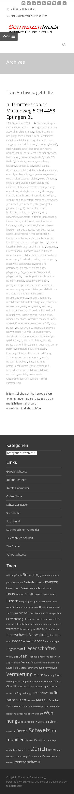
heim (29, 212)
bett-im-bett (12, 157)
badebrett (42, 144)
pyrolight (11, 285)
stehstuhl (32, 344)
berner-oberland (47, 153)
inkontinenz (49, 217)
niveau (42, 255)
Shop (35, 331)
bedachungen (27, 629)
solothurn (30, 336)
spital (9, 340)
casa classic (43, 161)
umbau (40, 629)
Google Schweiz (16, 471)
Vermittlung (50, 667)
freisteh (10, 195)
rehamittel (51, 302)
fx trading (35, 624)
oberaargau (12, 259)
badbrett (31, 144)
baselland (34, 148)
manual (18, 251)
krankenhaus (13, 238)
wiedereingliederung (17, 378)
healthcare (12, 212)
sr (21, 340)
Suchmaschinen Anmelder (22, 530)
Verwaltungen (42, 686)
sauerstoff (11, 323)
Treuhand (40, 613)
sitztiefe (19, 336)
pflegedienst (38, 268)
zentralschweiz (27, 761)
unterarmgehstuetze (17, 366)
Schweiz (50, 327)
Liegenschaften (40, 648)
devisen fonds (20, 706)
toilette (23, 353)
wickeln (53, 619)
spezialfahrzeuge (45, 336)
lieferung (22, 246)
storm (54, 344)
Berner (33, 153)
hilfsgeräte (24, 217)
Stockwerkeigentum (38, 706)
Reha (25, 127)
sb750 (46, 323)
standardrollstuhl (32, 340)
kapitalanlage (49, 740)
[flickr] (39, 5)
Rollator (10, 310)
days (46, 165)
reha (43, 285)
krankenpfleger (31, 242)
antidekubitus (24, 140)
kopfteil (10, 233)
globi (35, 204)
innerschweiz (13, 221)
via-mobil (28, 370)
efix (26, 174)
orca (43, 259)
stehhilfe (22, 344)
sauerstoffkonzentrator (30, 323)
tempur (29, 348)
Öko (32, 613)
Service (28, 331)
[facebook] (23, 5)
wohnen (20, 594)
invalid (19, 225)
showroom (44, 331)
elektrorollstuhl (14, 187)
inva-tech (46, 221)
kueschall (11, 246)
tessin (43, 348)
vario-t (33, 366)
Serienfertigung (34, 582)
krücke (43, 242)
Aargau (38, 127)
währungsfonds (14, 575)
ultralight (39, 361)
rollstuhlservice (29, 315)
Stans (17, 681)
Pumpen (33, 601)
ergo (52, 187)
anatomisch (47, 136)
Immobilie (24, 607)
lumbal (41, 246)
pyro (34, 280)
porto (28, 280)
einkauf (51, 174)
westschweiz (35, 374)
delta (32, 170)
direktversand (49, 170)
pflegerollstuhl (13, 276)
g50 (53, 195)
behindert (45, 148)
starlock (47, 340)
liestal (31, 246)
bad (24, 144)
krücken (52, 242)
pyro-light (43, 280)
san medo (44, 319)
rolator (36, 306)
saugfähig (24, 601)
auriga (9, 144)
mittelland (24, 624)
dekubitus (23, 170)
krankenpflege (14, 242)
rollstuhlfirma (13, 315)
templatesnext (14, 785)
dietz (38, 170)
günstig (10, 208)
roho (29, 306)
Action (46, 127)
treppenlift (12, 361)
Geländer (55, 706)
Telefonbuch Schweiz (19, 538)
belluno (10, 153)
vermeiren (43, 366)
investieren (45, 601)
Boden (34, 607)
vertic (19, 370)
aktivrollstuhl (19, 131)
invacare (10, 225)
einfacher (41, 174)
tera (37, 348)
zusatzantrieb (13, 383)
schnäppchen (38, 327)
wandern (12, 656)
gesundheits (25, 204)
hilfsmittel (37, 217)
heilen (22, 212)
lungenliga (51, 246)
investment (37, 713)
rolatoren (46, 306)
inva (38, 221)
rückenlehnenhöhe (16, 319)
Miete (38, 674)
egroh (32, 174)
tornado (36, 357)
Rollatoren (21, 310)
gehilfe (19, 200)
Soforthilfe (13, 513)
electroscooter (22, 178)
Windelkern (24, 750)
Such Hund (13, 521)
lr (36, 246)
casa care (31, 161)
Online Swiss (14, 496)
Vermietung (19, 674)
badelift (53, 144)
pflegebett (25, 268)
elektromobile (28, 182)
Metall (24, 612)
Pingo (19, 693)
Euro (9, 706)
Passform (11, 731)
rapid (37, 285)
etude (23, 191)
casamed (21, 165)
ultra (30, 361)
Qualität (54, 700)
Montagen (51, 613)
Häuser (17, 686)
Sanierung (49, 675)
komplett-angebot (25, 229)
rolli (30, 310)
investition (53, 662)
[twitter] (29, 5)
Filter (15, 607)
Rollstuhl (50, 310)
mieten (52, 582)
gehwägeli (40, 200)
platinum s (48, 276)
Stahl (24, 656)
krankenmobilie (45, 238)
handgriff (19, 208)
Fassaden (48, 756)
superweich (25, 713)
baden (9, 148)
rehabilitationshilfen (39, 297)
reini (23, 306)
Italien (49, 588)
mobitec (26, 255)
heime (36, 212)
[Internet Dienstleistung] (31, 27)
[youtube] (34, 5)
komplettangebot (45, 229)
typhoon (23, 361)
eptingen (44, 187)
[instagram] (49, 5)
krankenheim (28, 238)
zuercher (34, 378)
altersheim (30, 136)
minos (17, 255)
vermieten (13, 629)
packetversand (26, 263)
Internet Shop (13, 127)
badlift (17, 148)
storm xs (10, 348)
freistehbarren (23, 195)
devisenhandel (39, 662)
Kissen (49, 225)
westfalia (22, 374)
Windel (33, 588)
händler (30, 208)
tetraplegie (12, 353)
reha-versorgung (15, 289)
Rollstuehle (39, 310)
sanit (53, 319)
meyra (9, 255)
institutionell (28, 221)
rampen (29, 285)
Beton (22, 730)
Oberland (25, 259)
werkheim (11, 374)
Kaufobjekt (12, 667)
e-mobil (10, 174)
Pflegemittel (43, 272)
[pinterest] (59, 5)
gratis (49, 204)
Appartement (13, 662)
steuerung (44, 344)
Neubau (45, 575)
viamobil (38, 370)
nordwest (52, 255)
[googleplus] (54, 5)
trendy (45, 357)
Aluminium (45, 607)
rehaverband (13, 306)
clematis (38, 165)
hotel (41, 588)
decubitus (11, 170)
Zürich (44, 378)
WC (46, 370)
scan (53, 323)
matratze (28, 251)
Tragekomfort (54, 681)
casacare (10, 165)
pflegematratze (28, 272)
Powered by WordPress (19, 781)
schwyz (10, 331)
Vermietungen (52, 641)
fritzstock (36, 195)
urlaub (27, 641)
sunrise (20, 348)
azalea (17, 144)
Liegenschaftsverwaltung (31, 667)
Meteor (48, 251)
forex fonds (17, 582)
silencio (10, 336)
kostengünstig (22, 233)
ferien (52, 750)
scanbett (10, 327)
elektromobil (13, 182)
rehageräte (39, 302)
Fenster (29, 740)
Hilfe (43, 212)
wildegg (27, 693)
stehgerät (11, 344)
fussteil (46, 195)
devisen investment (51, 624)
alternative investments (36, 619)
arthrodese (47, 140)
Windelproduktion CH (29, 721)
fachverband (33, 191)
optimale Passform (39, 656)
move (34, 255)
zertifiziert (28, 686)
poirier (20, 280)
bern (26, 153)
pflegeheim (12, 272)
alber (30, 131)
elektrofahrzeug (47, 178)
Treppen (25, 681)
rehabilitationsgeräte (17, 297)
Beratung (31, 574)
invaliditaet (30, 225)
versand (10, 370)
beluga (18, 153)
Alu (38, 136)
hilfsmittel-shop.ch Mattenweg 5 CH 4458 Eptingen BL (30, 110)
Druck (38, 740)
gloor (42, 204)
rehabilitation (32, 289)
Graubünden (52, 629)
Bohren (52, 721)
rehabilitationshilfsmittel (19, 302)
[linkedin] (65, 5)
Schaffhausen (33, 594)
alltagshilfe (39, 131)
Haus (10, 593)
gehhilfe (10, 200)
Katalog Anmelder (17, 488)
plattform (11, 280)
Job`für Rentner (16, 480)
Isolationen (12, 713)
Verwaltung (39, 634)
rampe (20, 285)
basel (24, 148)
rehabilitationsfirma (33, 293)
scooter (18, 331)
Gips (9, 686)
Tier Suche (13, 546)
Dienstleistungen (46, 123)
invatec (41, 225)
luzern (9, 251)
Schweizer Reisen (17, 504)
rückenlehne (45, 315)
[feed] (44, 5)
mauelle (38, 251)
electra (10, 178)
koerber (10, 229)
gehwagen (51, 200)
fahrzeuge (46, 191)
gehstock (28, 200)
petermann (12, 268)
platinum (37, 276)
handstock (40, 208)
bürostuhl (20, 161)
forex (17, 588)
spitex (16, 340)
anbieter (10, 140)
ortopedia (51, 259)
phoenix (26, 276)
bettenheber (27, 157)
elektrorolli (42, 182)
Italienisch (55, 656)
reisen (31, 700)
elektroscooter (30, 187)
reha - (51, 285)
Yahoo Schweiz (16, 554)
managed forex (38, 681)
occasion (35, 259)
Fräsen (25, 588)
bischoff (39, 157)
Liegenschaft (14, 649)
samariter (33, 319)
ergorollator (12, 191)
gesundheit (12, 204)
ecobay (19, 174)
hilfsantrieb (12, 217)
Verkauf (26, 662)
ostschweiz (12, 263)
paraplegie (41, 263)
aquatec (36, 140)
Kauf (52, 635)
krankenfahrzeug (40, 233)
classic (30, 165)
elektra (34, 178)
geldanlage (11, 750)
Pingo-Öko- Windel (31, 756)
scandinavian (23, 327)
